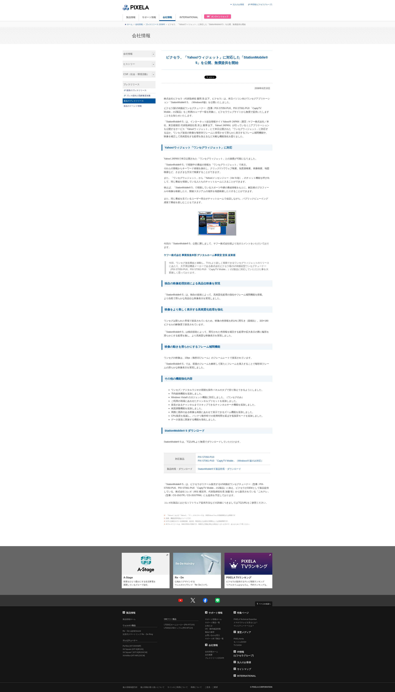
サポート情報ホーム (213, 619)
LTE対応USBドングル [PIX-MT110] (178, 628)
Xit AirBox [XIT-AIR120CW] (134, 655)
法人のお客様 (238, 4)
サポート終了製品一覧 (214, 639)
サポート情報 (149, 17)
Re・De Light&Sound (132, 631)
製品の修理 (209, 632)
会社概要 (208, 655)
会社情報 (167, 17)
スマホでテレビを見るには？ (246, 622)
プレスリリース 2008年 (155, 24)
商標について (196, 687)
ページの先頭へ (265, 604)
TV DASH (238, 645)
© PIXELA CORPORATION (261, 687)
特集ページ (243, 612)
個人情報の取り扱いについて (152, 687)
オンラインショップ (216, 17)
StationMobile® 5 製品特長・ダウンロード (219, 469)
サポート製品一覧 (212, 622)
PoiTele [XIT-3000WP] (132, 646)
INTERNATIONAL (189, 17)
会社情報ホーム (211, 652)
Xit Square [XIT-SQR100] (133, 649)
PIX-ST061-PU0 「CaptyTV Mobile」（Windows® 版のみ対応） (230, 460)
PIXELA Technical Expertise (245, 619)
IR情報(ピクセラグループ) (261, 4)
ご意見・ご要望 (211, 687)
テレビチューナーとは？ (244, 626)
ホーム (130, 24)
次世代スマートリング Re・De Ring (138, 634)
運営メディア (244, 632)
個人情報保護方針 (130, 687)
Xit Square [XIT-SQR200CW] (135, 652)
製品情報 (130, 17)
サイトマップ (244, 669)
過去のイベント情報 (133, 106)
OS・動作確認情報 (213, 629)
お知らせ (208, 626)
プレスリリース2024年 (214, 658)
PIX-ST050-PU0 (206, 457)
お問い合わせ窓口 (212, 635)
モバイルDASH (240, 642)
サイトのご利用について (177, 687)
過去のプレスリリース (134, 101)
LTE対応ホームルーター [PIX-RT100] (179, 625)
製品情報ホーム (129, 619)
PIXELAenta (239, 639)
